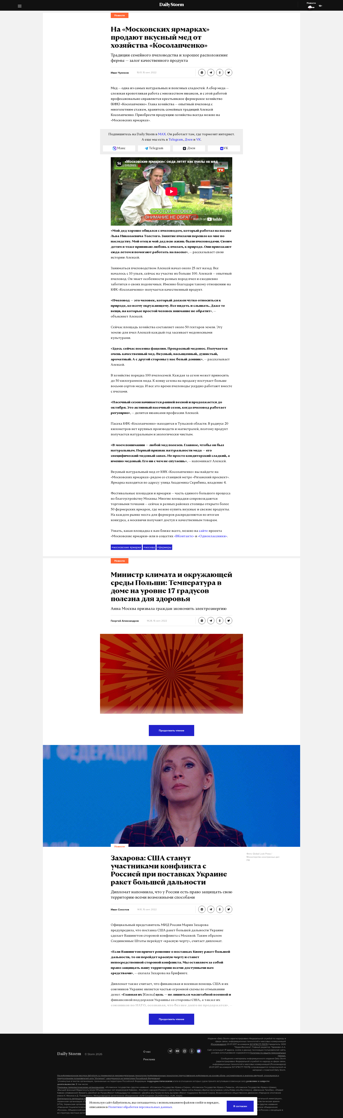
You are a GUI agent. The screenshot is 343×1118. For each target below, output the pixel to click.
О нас (147, 1051)
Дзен (189, 139)
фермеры (164, 547)
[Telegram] (170, 1051)
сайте (203, 531)
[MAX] (198, 1051)
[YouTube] (177, 1051)
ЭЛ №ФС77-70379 (259, 1044)
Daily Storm (171, 5)
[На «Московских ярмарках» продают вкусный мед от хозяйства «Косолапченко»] (201, 72)
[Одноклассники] (191, 1051)
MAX (162, 134)
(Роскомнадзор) (218, 1044)
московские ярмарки (126, 547)
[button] (19, 6)
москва (149, 547)
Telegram (176, 139)
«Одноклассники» (212, 536)
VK (198, 139)
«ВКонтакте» (184, 536)
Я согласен (240, 1106)
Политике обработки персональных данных (140, 1107)
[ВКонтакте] (184, 1051)
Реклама (149, 1059)
